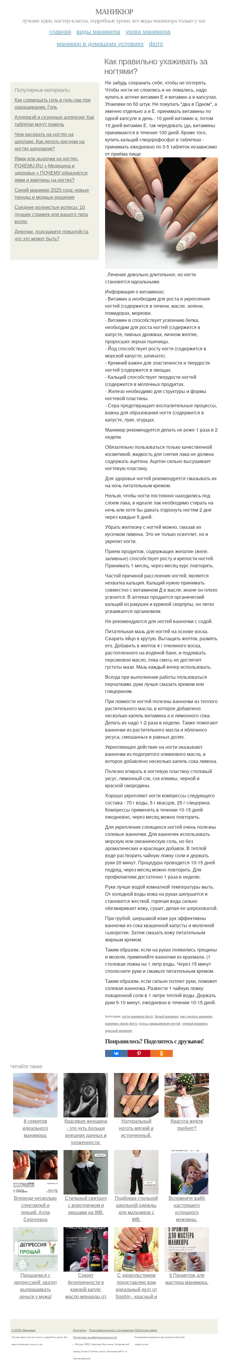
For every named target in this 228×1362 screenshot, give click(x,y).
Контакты (79, 1330)
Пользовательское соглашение (111, 1330)
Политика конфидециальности (95, 1337)
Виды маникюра (98, 31)
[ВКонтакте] (116, 1053)
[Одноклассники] (161, 1053)
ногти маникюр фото (137, 1016)
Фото (156, 43)
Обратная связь (145, 1330)
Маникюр (114, 11)
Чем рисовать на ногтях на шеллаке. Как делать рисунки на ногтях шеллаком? (50, 141)
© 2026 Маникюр (24, 1330)
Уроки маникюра (148, 31)
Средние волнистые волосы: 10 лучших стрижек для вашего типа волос (51, 214)
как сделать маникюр (196, 1016)
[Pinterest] (139, 1053)
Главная (60, 31)
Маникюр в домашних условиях (100, 43)
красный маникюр (118, 1030)
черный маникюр (195, 1023)
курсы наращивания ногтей (159, 1023)
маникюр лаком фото (121, 1023)
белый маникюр (166, 1016)
